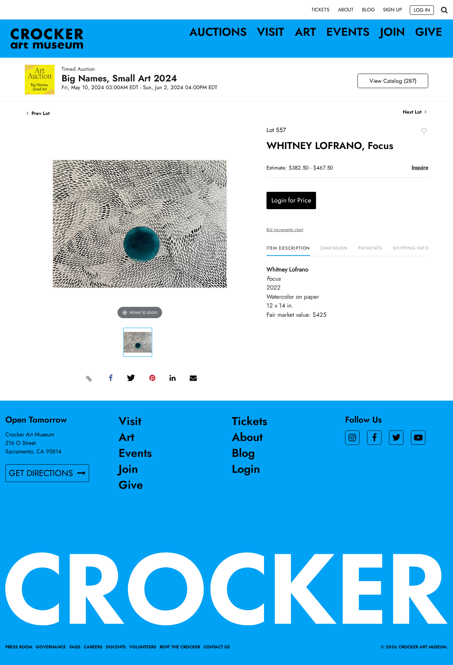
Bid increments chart (284, 230)
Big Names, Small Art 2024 (119, 78)
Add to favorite (424, 130)
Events (347, 31)
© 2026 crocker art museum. (414, 647)
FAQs (74, 647)
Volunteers (142, 647)
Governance (51, 647)
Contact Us (216, 647)
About (346, 9)
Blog (368, 9)
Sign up (392, 9)
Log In (422, 9)
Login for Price (291, 200)
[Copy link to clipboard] (89, 378)
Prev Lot (40, 113)
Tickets (320, 9)
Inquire (420, 167)
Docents (116, 647)
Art (305, 31)
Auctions (218, 31)
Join (392, 31)
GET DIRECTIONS (42, 473)
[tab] (288, 251)
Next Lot (413, 112)
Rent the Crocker (180, 647)
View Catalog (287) (393, 81)
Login (246, 469)
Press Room (18, 647)
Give (428, 31)
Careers (93, 647)
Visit (270, 31)
